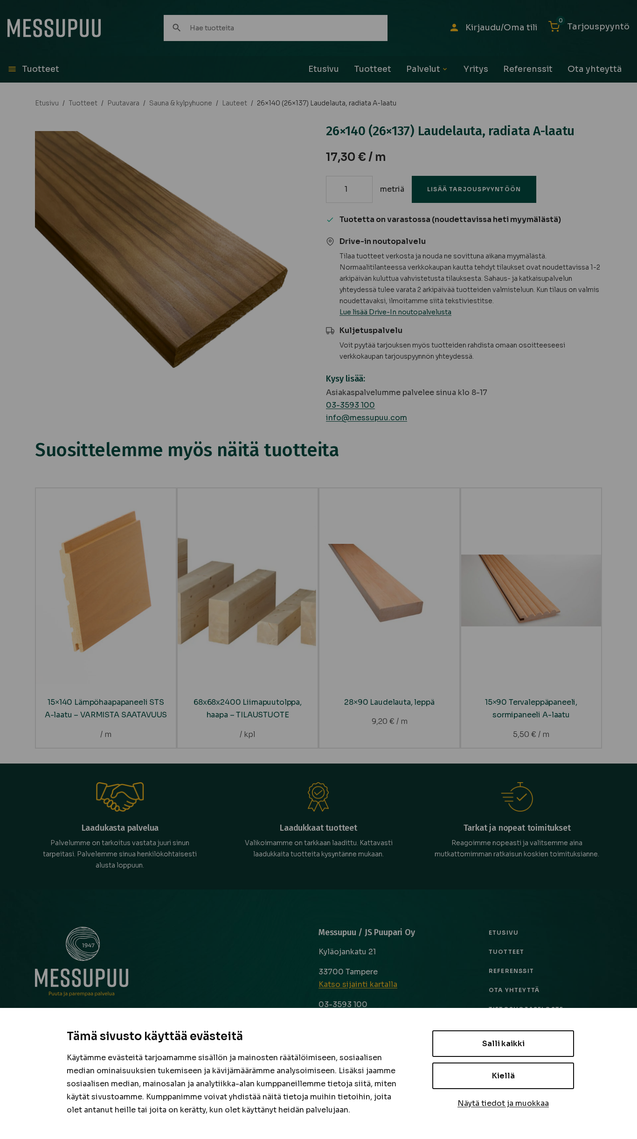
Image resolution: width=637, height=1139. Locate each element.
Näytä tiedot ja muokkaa (503, 1103)
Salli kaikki (503, 1044)
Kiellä (503, 1076)
